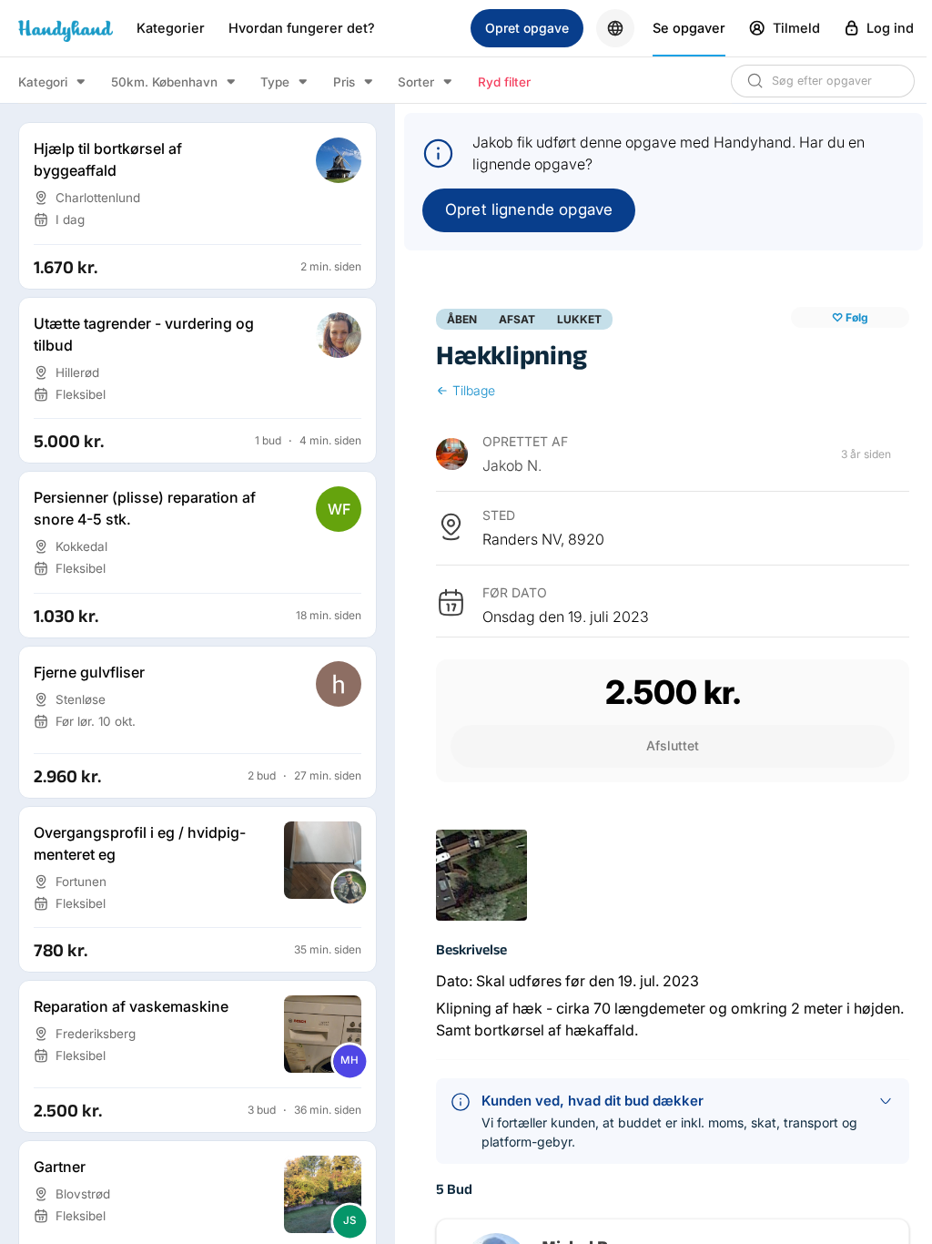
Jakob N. (512, 465)
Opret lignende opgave (529, 209)
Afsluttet (672, 745)
